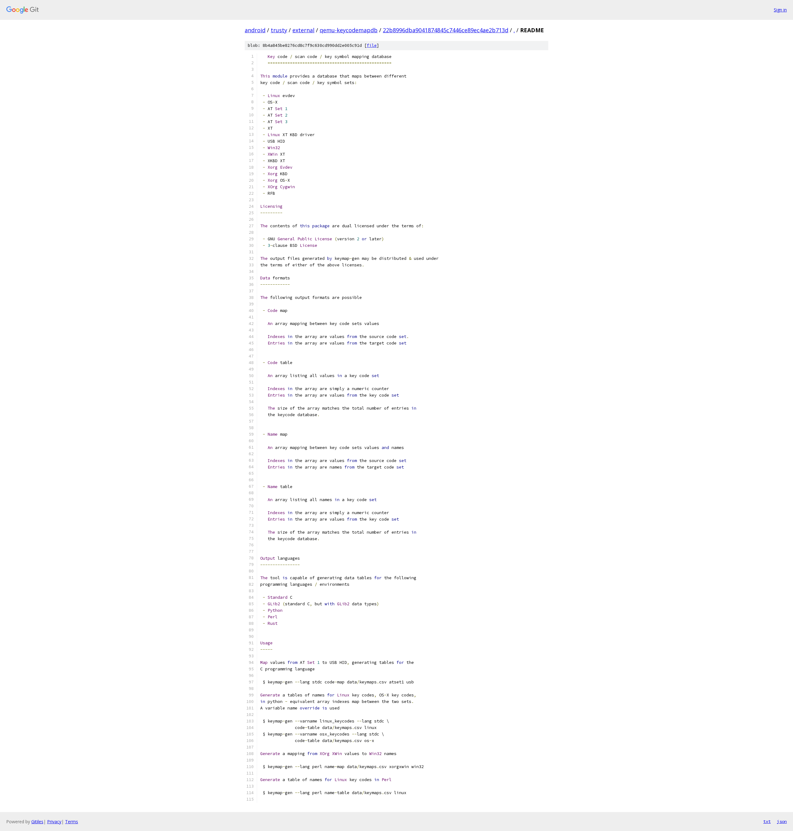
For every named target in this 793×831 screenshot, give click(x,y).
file (372, 45)
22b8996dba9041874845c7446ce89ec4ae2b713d (445, 30)
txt (767, 821)
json (782, 821)
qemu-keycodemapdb (349, 30)
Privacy (54, 821)
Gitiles (37, 821)
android (255, 30)
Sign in (780, 10)
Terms (71, 821)
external (303, 30)
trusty (279, 30)
